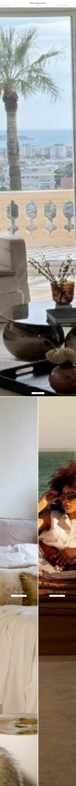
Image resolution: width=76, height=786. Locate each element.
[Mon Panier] (74, 5)
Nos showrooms (58, 5)
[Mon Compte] (72, 5)
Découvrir (38, 393)
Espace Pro (64, 5)
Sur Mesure (7, 5)
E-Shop (2, 5)
